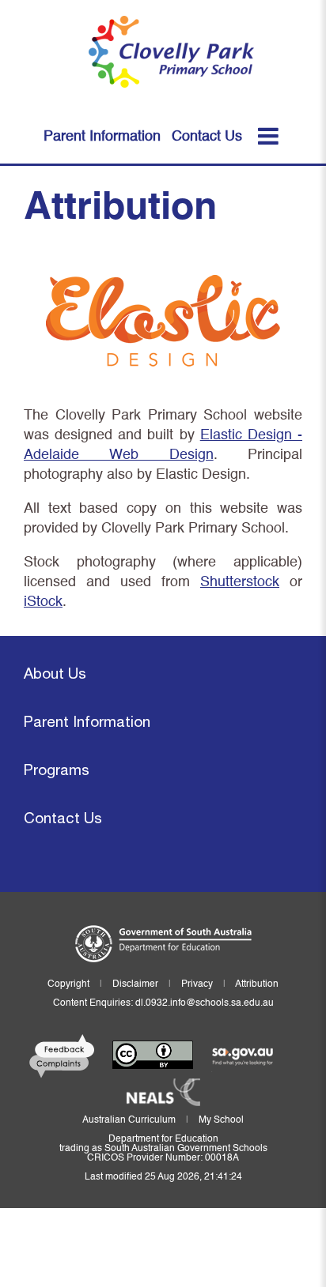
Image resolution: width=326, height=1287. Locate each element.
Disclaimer (135, 984)
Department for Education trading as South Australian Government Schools (163, 1144)
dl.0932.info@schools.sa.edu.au (204, 1003)
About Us (55, 675)
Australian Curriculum (129, 1120)
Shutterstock (239, 582)
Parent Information (87, 723)
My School (221, 1120)
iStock (43, 602)
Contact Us (63, 819)
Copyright (68, 984)
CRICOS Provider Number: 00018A (163, 1158)
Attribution (257, 984)
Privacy (197, 984)
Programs (56, 771)
